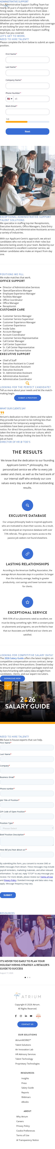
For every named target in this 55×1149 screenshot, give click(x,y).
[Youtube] (31, 1016)
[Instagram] (21, 1016)
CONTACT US (27, 1024)
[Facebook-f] (16, 1016)
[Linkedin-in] (26, 1016)
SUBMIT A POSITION (27, 398)
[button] (25, 977)
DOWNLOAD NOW (12, 678)
